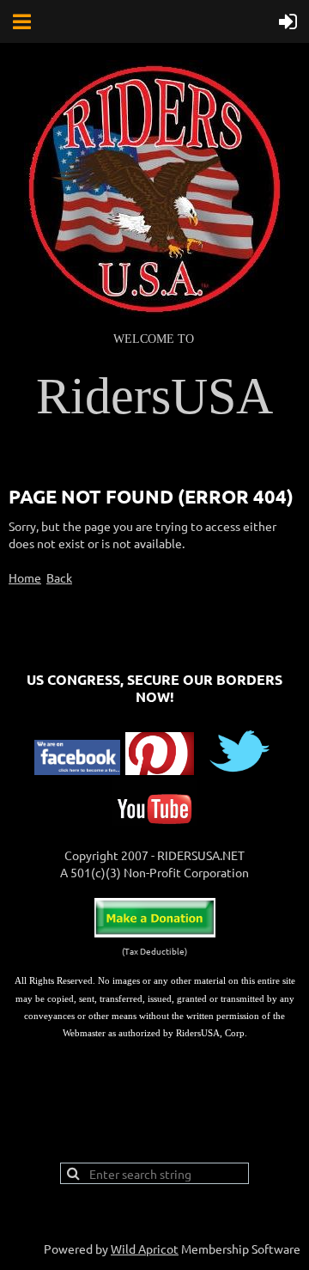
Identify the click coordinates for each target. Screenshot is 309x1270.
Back (59, 577)
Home (25, 577)
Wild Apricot (145, 1248)
